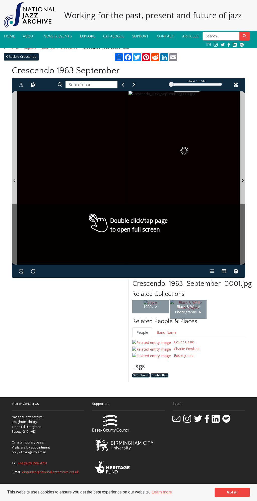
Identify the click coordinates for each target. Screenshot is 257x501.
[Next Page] (242, 178)
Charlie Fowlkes (186, 348)
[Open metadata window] (211, 271)
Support (140, 36)
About (29, 36)
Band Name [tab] (166, 332)
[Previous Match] (122, 85)
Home (9, 36)
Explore (87, 36)
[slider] (171, 84)
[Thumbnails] (223, 271)
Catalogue (113, 36)
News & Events (57, 36)
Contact (165, 36)
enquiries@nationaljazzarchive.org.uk (50, 472)
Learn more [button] (162, 492)
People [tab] (142, 332)
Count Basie (183, 342)
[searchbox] (91, 85)
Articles (190, 36)
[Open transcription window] (33, 85)
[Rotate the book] (33, 271)
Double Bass (159, 375)
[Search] (60, 85)
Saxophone (140, 375)
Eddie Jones (183, 355)
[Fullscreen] (235, 85)
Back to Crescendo (22, 56)
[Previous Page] (14, 178)
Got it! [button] (232, 492)
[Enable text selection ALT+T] (21, 85)
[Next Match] (133, 85)
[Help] (235, 271)
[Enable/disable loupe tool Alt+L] (21, 271)
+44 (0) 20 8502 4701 (32, 463)
